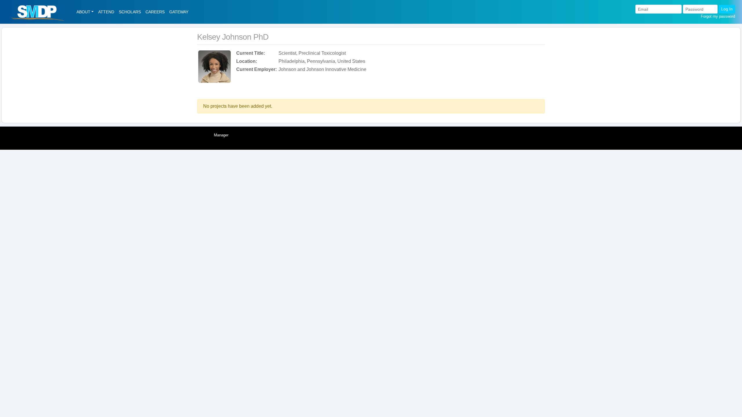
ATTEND (106, 12)
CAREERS (155, 12)
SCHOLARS (130, 12)
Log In (727, 9)
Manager (221, 135)
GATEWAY (178, 12)
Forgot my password (718, 16)
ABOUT (83, 12)
